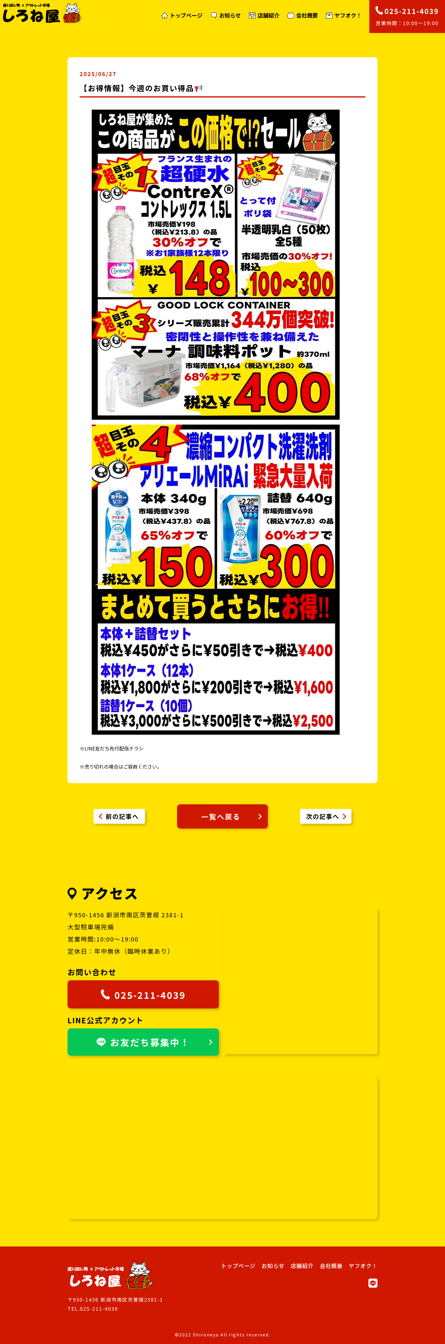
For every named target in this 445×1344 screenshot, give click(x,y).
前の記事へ (122, 816)
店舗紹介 (268, 15)
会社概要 (307, 15)
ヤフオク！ (348, 15)
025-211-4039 (150, 994)
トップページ (186, 15)
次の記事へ (322, 816)
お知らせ (230, 15)
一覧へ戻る (221, 816)
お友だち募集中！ (150, 1042)
